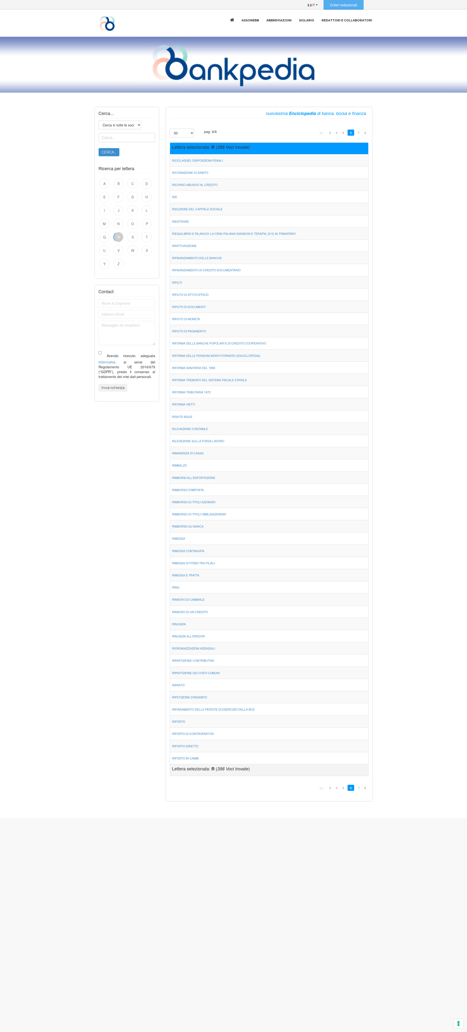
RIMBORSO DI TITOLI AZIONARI (193, 502)
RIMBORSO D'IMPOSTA (188, 490)
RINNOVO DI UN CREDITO (190, 612)
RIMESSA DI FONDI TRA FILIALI (193, 563)
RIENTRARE (180, 221)
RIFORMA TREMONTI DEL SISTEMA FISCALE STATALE (209, 380)
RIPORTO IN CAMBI (185, 758)
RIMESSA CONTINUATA (188, 551)
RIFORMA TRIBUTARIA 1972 (191, 392)
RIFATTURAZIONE (184, 246)
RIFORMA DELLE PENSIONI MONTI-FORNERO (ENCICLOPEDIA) (216, 355)
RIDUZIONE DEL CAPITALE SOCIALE (197, 209)
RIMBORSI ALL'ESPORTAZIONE (193, 478)
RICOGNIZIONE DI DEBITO (190, 172)
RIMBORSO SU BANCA (188, 526)
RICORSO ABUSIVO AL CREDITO (194, 185)
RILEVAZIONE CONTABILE (190, 429)
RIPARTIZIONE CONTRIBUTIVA (193, 660)
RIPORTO (178, 721)
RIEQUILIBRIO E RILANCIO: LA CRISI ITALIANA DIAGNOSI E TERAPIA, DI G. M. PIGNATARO (234, 233)
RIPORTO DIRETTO (185, 746)
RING (175, 587)
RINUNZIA (179, 624)
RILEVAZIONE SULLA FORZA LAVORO (198, 441)
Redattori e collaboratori (347, 20)
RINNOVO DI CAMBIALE (188, 599)
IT (313, 5)
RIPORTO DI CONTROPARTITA (193, 734)
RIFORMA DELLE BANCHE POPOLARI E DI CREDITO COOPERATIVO (219, 343)
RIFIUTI (177, 282)
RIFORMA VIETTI (183, 404)
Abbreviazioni (279, 20)
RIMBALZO (179, 465)
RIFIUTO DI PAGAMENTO (189, 331)
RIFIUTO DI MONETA (186, 319)
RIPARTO (178, 685)
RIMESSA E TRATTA (185, 575)
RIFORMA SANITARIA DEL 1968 (193, 368)
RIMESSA (178, 538)
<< (321, 132)
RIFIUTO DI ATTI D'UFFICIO (190, 294)
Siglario (306, 20)
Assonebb (250, 20)
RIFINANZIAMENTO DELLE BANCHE (197, 258)
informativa (107, 362)
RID (174, 197)
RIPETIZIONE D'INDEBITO (189, 697)
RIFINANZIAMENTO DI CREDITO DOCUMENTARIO (206, 270)
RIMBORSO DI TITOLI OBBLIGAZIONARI (199, 514)
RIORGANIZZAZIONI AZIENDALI (193, 648)
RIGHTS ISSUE (182, 417)
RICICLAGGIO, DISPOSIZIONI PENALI (197, 160)
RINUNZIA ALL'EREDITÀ (188, 636)
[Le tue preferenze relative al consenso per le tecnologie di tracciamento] (458, 1023)
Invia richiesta (113, 388)
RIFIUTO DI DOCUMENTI (189, 307)
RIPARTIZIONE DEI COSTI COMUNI (196, 673)
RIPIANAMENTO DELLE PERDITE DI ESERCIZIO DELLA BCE (213, 709)
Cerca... (109, 152)
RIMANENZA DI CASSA (188, 453)
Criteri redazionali (343, 4)
